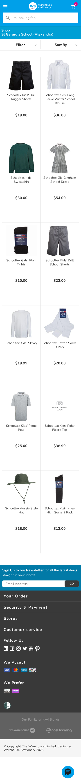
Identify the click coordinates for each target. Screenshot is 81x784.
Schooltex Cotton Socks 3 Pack (59, 345)
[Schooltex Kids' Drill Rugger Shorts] (21, 75)
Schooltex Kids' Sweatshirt (21, 180)
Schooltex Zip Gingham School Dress (59, 180)
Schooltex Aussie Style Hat (21, 510)
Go (72, 584)
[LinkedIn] (6, 648)
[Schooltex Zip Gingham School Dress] (59, 158)
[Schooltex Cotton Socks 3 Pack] (59, 323)
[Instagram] (18, 648)
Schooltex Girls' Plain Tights (21, 262)
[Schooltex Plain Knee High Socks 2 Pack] (59, 488)
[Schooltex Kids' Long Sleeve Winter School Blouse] (59, 75)
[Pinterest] (37, 649)
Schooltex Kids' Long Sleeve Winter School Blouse (60, 99)
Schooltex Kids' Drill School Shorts (59, 262)
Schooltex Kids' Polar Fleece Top (60, 428)
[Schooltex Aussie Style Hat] (21, 488)
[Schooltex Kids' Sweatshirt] (21, 158)
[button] (68, 772)
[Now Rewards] (15, 690)
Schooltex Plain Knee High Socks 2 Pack (59, 510)
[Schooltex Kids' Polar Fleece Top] (59, 406)
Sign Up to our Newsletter (23, 570)
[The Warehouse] (22, 730)
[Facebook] (12, 648)
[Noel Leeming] (58, 730)
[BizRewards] (7, 690)
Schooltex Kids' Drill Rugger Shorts (21, 97)
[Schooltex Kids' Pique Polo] (21, 406)
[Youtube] (31, 648)
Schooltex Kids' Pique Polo (21, 428)
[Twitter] (24, 648)
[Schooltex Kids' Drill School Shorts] (59, 240)
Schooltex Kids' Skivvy (21, 343)
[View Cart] (70, 7)
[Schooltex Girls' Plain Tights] (21, 240)
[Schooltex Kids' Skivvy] (21, 323)
